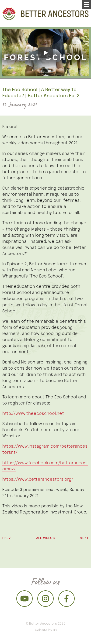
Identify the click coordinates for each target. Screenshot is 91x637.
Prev (6, 538)
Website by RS (46, 630)
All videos (45, 538)
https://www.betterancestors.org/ (37, 479)
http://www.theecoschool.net (33, 413)
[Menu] (86, 4)
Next (84, 538)
